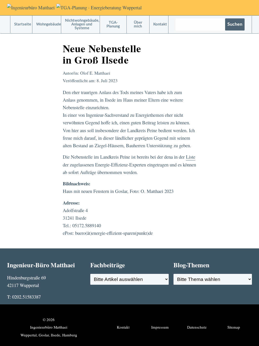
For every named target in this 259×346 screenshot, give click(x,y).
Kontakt (160, 24)
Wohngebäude (48, 24)
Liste (190, 157)
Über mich (138, 24)
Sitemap (233, 327)
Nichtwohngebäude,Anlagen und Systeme (82, 24)
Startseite (22, 24)
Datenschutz (197, 327)
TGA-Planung (113, 24)
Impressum (160, 327)
